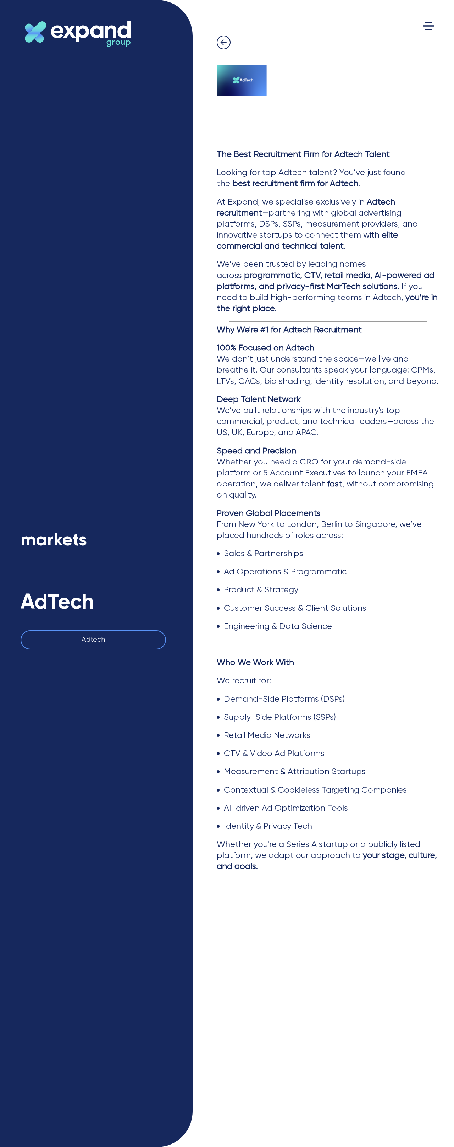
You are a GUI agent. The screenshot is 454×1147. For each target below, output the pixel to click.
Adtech (93, 639)
